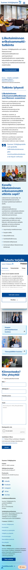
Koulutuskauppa (6, 536)
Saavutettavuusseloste (8, 539)
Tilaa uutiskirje (8, 559)
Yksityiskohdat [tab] (14, 268)
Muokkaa (13, 299)
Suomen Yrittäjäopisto (8, 524)
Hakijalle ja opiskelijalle (8, 530)
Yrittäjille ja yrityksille (7, 533)
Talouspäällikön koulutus (13, 352)
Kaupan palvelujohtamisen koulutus (11, 329)
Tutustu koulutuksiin (10, 70)
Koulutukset (5, 527)
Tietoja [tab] (23, 268)
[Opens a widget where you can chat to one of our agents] (22, 567)
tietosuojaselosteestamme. (10, 443)
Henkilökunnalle (7, 566)
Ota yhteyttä (5, 542)
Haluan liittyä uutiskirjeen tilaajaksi (15, 439)
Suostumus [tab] (5, 268)
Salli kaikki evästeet (14, 294)
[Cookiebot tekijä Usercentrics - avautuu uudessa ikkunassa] (20, 264)
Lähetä (6, 447)
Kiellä (14, 304)
